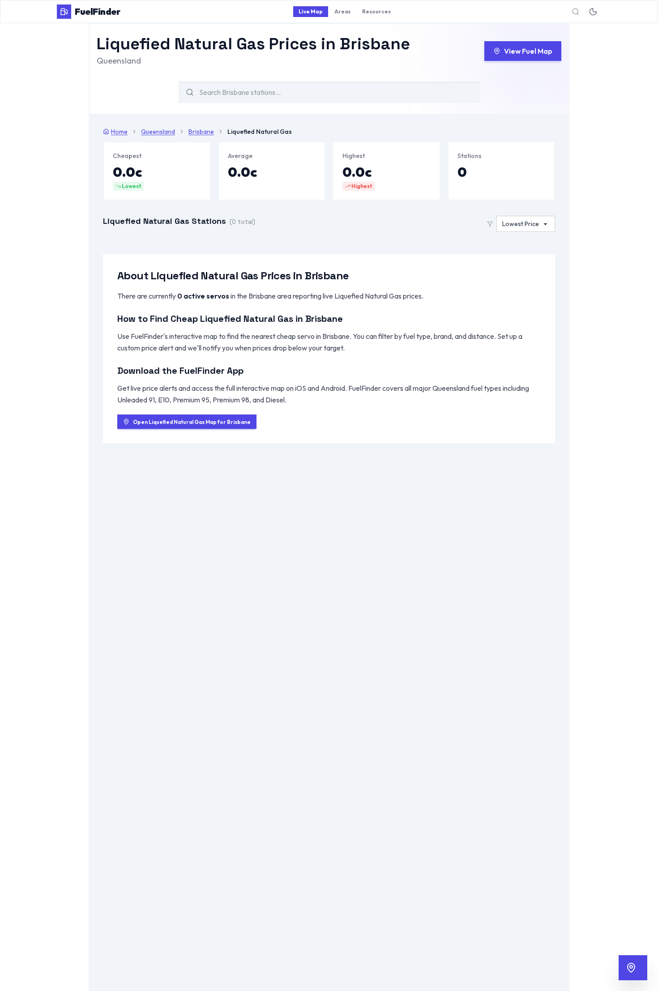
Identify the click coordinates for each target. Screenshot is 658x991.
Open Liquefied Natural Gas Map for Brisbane (192, 422)
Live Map (311, 11)
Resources (376, 11)
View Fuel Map (528, 51)
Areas (342, 11)
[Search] (575, 11)
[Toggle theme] (593, 12)
